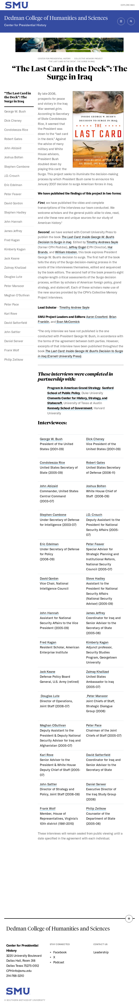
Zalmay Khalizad (15, 267)
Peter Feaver (12, 194)
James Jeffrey (13, 231)
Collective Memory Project (88, 58)
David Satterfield (15, 323)
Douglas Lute (13, 277)
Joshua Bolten (13, 157)
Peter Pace (11, 304)
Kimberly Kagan (15, 249)
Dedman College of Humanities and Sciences (56, 18)
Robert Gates (13, 139)
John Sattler (12, 332)
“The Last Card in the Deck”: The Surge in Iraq (17, 97)
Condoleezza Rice (16, 130)
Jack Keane (11, 258)
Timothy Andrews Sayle (102, 242)
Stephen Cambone (16, 166)
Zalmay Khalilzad (97, 672)
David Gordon (13, 203)
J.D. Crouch (11, 176)
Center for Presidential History (25, 25)
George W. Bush (15, 111)
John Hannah (13, 221)
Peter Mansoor (14, 286)
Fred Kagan (12, 240)
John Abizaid (12, 148)
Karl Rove (10, 313)
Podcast (58, 962)
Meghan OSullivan (53, 725)
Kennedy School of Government (69, 408)
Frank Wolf (11, 350)
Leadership (100, 952)
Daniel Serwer (13, 341)
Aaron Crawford (97, 317)
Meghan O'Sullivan (17, 295)
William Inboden (66, 252)
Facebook (59, 952)
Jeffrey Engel (77, 247)
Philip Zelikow (13, 359)
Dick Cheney (13, 120)
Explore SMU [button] (128, 5)
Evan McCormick (68, 322)
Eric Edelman (13, 185)
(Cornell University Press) (64, 356)
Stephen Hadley (15, 212)
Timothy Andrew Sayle (74, 307)
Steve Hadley (95, 578)
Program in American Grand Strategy (73, 388)
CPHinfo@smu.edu (19, 971)
